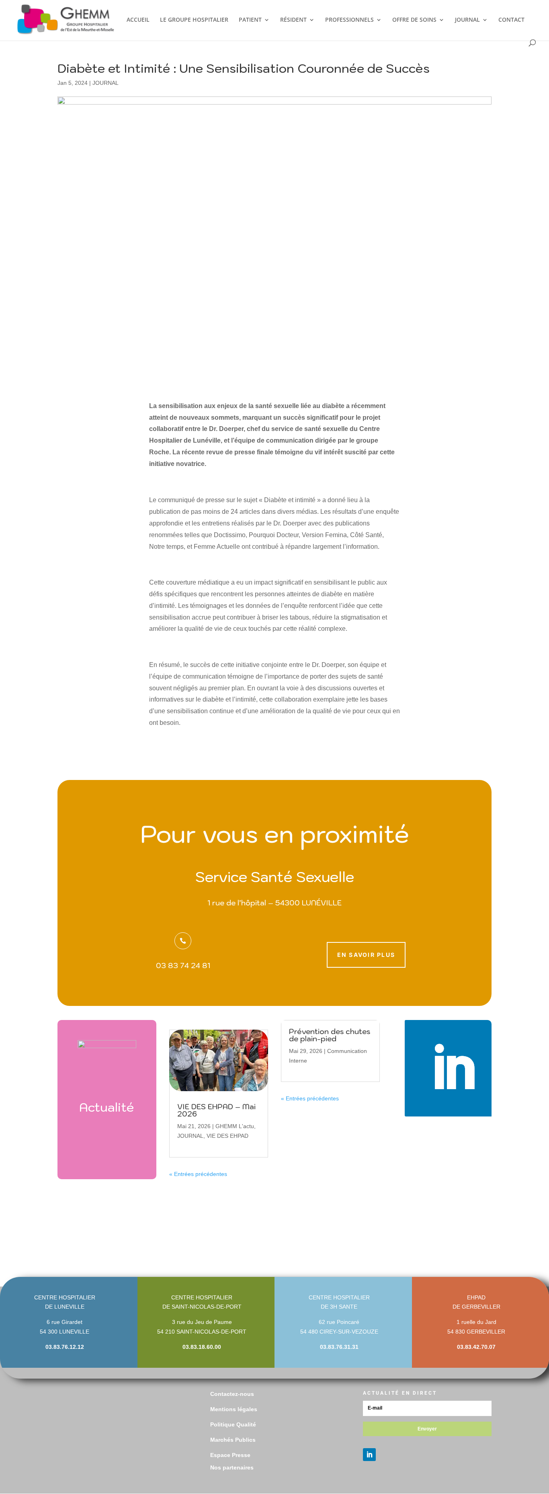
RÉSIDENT (293, 20)
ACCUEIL (138, 20)
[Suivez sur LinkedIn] (453, 1068)
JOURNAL (467, 20)
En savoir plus (366, 954)
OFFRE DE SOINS (414, 20)
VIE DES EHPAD (227, 1136)
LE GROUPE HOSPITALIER (194, 20)
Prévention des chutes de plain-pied (329, 1035)
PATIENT (250, 20)
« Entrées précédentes (198, 1174)
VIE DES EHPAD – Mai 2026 (216, 1110)
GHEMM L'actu (234, 1126)
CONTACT (511, 20)
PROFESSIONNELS (349, 20)
